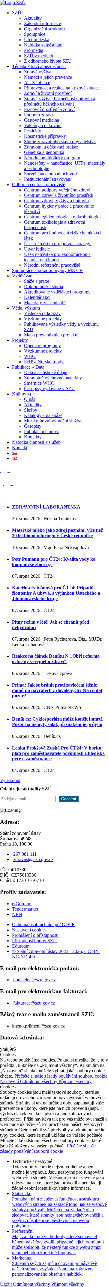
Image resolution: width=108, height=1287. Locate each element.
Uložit (6, 1284)
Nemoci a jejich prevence (48, 77)
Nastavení (10, 1081)
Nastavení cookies (29, 929)
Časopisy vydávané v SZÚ (49, 388)
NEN (17, 914)
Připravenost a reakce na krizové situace (62, 87)
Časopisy (32, 426)
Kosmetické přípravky (45, 136)
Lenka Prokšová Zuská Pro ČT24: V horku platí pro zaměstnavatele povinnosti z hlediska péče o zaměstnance (58, 753)
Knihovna (21, 393)
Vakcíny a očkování (43, 125)
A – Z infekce (37, 82)
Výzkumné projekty (43, 318)
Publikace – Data (28, 367)
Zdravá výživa (37, 71)
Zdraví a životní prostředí (48, 93)
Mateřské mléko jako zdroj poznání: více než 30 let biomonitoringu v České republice (57, 533)
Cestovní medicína (41, 120)
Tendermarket (25, 908)
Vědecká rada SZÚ (42, 313)
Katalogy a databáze (43, 415)
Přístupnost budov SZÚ (34, 940)
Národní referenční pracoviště (52, 265)
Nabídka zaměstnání (43, 44)
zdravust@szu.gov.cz (33, 859)
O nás (29, 399)
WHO (30, 356)
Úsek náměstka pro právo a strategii (58, 243)
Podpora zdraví (38, 114)
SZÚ (16, 12)
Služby (30, 409)
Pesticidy (32, 130)
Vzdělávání (23, 275)
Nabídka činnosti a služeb (36, 442)
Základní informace (42, 23)
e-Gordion (22, 903)
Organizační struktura (44, 28)
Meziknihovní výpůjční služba (52, 420)
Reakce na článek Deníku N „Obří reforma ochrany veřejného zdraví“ (56, 658)
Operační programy (42, 345)
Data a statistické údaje (45, 372)
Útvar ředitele (37, 248)
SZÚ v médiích (38, 55)
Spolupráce (34, 34)
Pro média (33, 50)
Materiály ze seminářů (45, 302)
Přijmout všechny (75, 1081)
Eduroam (20, 945)
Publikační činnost (41, 431)
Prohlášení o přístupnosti (35, 935)
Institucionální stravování (47, 179)
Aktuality (33, 18)
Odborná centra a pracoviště (38, 184)
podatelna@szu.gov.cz (34, 979)
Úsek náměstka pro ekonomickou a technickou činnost (57, 257)
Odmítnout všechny (39, 1081)
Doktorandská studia (43, 286)
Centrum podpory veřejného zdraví (57, 189)
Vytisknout (10, 780)
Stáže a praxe (36, 281)
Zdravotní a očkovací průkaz (51, 146)
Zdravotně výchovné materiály (53, 377)
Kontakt (19, 447)
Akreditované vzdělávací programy (57, 291)
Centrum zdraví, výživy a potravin (56, 200)
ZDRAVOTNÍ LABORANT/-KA (46, 506)
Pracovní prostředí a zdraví (49, 109)
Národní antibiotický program (52, 157)
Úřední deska (36, 39)
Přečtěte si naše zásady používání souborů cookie (60, 1076)
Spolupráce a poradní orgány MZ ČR (47, 270)
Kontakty (33, 436)
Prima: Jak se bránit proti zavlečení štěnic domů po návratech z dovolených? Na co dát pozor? (57, 690)
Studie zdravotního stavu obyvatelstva (60, 141)
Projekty (20, 340)
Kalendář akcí (37, 297)
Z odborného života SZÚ (48, 61)
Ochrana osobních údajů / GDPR (43, 924)
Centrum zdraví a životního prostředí (58, 195)
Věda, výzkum (26, 307)
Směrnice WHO (39, 383)
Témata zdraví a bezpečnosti (39, 66)
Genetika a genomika (44, 152)
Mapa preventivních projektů (51, 334)
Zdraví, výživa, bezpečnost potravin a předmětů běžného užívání (59, 101)
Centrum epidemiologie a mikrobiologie (61, 216)
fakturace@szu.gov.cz (34, 1002)
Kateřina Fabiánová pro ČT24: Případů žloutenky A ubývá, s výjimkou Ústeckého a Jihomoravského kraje (56, 593)
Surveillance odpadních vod (50, 173)
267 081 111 (25, 854)
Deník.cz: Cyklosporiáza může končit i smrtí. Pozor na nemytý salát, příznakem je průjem (57, 721)
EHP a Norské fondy (44, 361)
